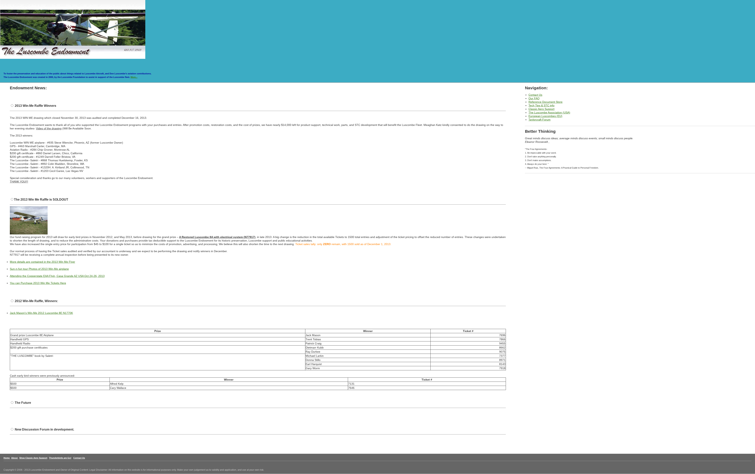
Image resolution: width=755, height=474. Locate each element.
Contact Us (535, 94)
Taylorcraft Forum (539, 119)
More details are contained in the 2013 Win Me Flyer (42, 261)
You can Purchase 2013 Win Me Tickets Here (38, 283)
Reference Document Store (545, 101)
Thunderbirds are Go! (60, 458)
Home (7, 458)
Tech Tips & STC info (541, 105)
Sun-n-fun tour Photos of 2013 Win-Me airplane (39, 268)
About (14, 458)
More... (134, 77)
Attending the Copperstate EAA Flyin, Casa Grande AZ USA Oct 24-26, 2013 (57, 276)
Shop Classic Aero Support (33, 458)
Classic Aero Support (541, 109)
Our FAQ (534, 98)
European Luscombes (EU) (545, 116)
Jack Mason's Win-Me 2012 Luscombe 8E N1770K (41, 312)
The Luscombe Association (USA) (549, 112)
